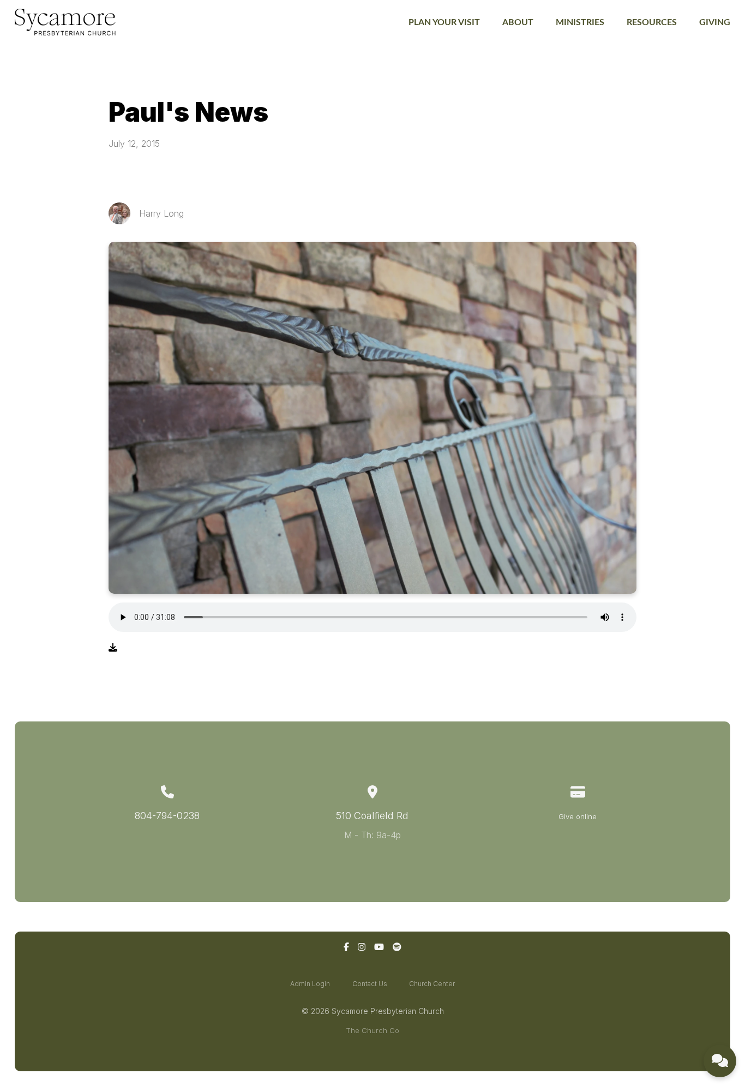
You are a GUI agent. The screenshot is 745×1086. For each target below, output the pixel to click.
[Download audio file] (113, 647)
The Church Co (372, 1030)
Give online (577, 816)
